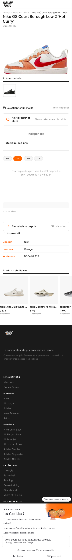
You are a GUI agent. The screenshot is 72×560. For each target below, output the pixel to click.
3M (17, 158)
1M (7, 158)
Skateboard (10, 490)
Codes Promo (11, 387)
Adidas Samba (11, 449)
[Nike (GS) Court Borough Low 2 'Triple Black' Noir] (9, 90)
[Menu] (66, 4)
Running (8, 480)
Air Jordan (9, 403)
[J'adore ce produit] (11, 67)
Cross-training (11, 485)
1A (38, 158)
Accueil (6, 12)
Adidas (7, 408)
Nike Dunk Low (12, 429)
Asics (6, 418)
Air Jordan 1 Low (13, 444)
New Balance (11, 413)
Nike (26, 12)
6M (28, 158)
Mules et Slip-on (12, 495)
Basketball (9, 475)
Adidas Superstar (13, 454)
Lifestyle (8, 470)
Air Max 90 (9, 439)
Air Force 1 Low (12, 434)
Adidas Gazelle (11, 459)
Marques (17, 12)
